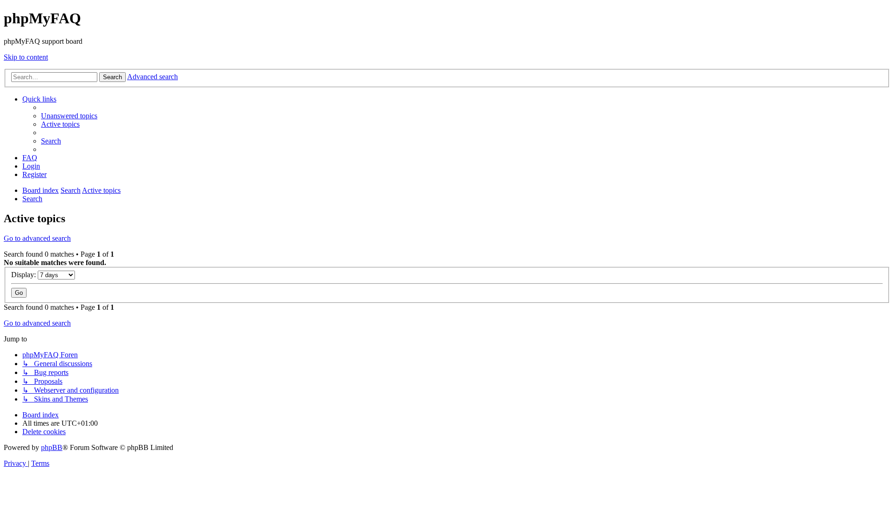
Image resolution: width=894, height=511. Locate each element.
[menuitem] (69, 116)
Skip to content (26, 57)
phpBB (51, 447)
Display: (24, 275)
